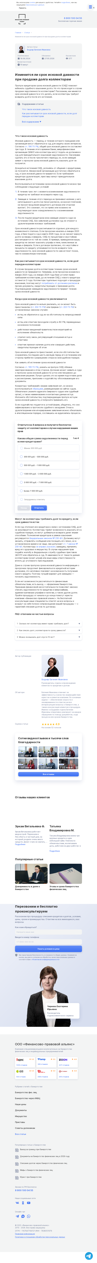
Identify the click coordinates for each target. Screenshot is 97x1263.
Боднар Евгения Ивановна (38, 50)
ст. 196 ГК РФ (31, 146)
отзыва (21, 1077)
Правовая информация (25, 1234)
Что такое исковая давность (36, 109)
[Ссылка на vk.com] (17, 1203)
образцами (38, 388)
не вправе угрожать (46, 546)
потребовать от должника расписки (59, 283)
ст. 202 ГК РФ (38, 307)
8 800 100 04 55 (73, 18)
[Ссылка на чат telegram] (17, 1216)
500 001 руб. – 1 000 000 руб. (37, 465)
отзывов (21, 1065)
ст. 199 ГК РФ (31, 367)
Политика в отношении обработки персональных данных (40, 1237)
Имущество (21, 1116)
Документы (21, 1110)
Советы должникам (25, 1128)
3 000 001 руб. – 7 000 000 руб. (38, 482)
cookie (32, 2)
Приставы (20, 1122)
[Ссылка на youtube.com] (28, 1203)
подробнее (65, 2)
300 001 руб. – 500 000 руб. (36, 457)
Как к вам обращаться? (26, 927)
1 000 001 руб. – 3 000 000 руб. (38, 474)
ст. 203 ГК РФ (67, 307)
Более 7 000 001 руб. (33, 491)
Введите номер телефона (27, 937)
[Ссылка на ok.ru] (23, 1203)
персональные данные (35, 5)
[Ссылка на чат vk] (23, 1216)
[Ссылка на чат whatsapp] (28, 1216)
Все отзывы (48, 774)
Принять (22, 8)
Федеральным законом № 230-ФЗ (46, 538)
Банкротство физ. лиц (26, 1092)
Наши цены (20, 1104)
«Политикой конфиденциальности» (45, 959)
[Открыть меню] (90, 7)
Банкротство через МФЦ (27, 1098)
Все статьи (20, 1134)
